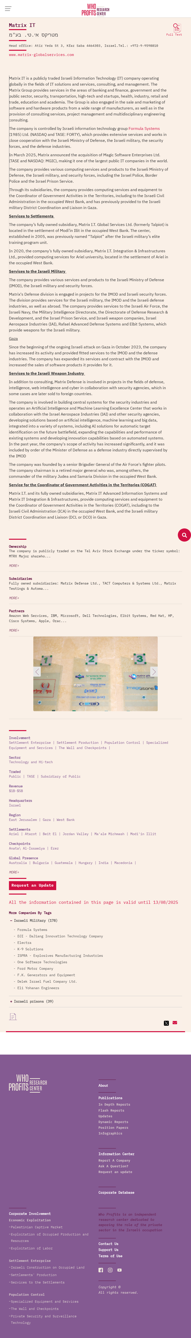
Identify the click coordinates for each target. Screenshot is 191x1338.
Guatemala (64, 863)
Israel (15, 805)
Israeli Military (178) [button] (36, 920)
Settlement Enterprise (30, 743)
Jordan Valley (76, 834)
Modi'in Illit (143, 834)
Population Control (122, 743)
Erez (55, 848)
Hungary (86, 863)
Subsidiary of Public (61, 776)
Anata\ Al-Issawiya (27, 848)
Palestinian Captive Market (37, 1227)
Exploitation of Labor (32, 1248)
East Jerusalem (23, 820)
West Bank (66, 820)
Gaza (47, 820)
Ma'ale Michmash (109, 834)
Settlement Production (77, 743)
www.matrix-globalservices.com (41, 55)
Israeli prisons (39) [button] (34, 1001)
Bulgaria (41, 863)
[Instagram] (110, 1270)
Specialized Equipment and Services (45, 1301)
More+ (14, 566)
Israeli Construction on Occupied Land (48, 1267)
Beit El (50, 834)
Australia (18, 863)
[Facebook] (100, 1270)
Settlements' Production (34, 1275)
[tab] (95, 920)
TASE (31, 776)
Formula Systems (144, 129)
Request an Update (32, 886)
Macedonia (123, 863)
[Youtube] (119, 1270)
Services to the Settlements (38, 1282)
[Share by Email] (174, 1023)
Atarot (31, 834)
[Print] (13, 1017)
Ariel (14, 834)
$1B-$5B (16, 791)
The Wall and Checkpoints (82, 748)
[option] (95, 684)
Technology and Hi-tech (31, 762)
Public (15, 776)
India (103, 863)
